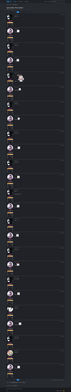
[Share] (60, 14)
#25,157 (62, 102)
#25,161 (62, 160)
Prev (8, 379)
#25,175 (62, 364)
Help (61, 390)
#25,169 (62, 277)
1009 (22, 379)
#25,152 (62, 28)
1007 (18, 379)
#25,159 (62, 131)
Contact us (58, 390)
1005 (13, 379)
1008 (20, 379)
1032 (26, 379)
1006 (15, 379)
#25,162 (62, 174)
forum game (20, 9)
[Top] (62, 390)
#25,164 (62, 203)
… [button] (11, 379)
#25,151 (62, 14)
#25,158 (62, 116)
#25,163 (62, 189)
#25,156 (62, 87)
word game (29, 9)
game (25, 9)
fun (23, 9)
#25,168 (62, 262)
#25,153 (62, 43)
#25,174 (62, 350)
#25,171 (63, 306)
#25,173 (62, 336)
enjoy (16, 9)
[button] (17, 1)
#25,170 (62, 291)
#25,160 (62, 145)
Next (28, 379)
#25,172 (62, 321)
